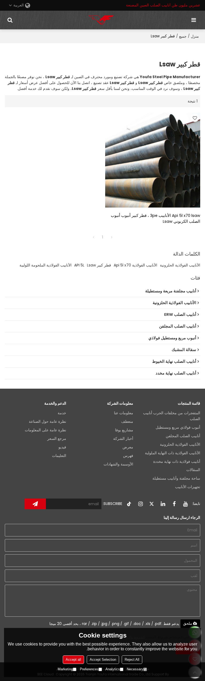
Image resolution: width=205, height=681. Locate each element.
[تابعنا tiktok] (129, 503)
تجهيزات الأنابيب (187, 486)
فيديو (62, 447)
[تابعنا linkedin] (162, 503)
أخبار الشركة (123, 438)
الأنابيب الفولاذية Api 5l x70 (135, 265)
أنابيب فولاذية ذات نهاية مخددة (176, 461)
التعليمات (59, 455)
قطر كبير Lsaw (99, 265)
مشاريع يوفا (124, 430)
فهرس (128, 455)
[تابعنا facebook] (174, 503)
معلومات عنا (123, 413)
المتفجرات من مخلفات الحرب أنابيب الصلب (171, 416)
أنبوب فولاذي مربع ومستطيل (178, 427)
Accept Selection (103, 660)
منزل (195, 36)
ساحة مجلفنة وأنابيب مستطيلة (176, 478)
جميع (183, 36)
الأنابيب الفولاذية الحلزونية (180, 265)
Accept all (73, 660)
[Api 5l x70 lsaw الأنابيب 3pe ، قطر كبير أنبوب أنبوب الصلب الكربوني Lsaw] (152, 160)
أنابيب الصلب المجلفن (183, 436)
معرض (128, 447)
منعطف (127, 421)
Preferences (89, 669)
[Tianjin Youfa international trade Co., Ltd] (101, 20)
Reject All (132, 660)
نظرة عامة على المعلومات (45, 430)
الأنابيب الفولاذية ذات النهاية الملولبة (172, 453)
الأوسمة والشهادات (118, 464)
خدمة (62, 413)
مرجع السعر (56, 438)
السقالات (193, 469)
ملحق (187, 623)
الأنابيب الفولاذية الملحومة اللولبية (45, 265)
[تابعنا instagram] (140, 503)
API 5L (79, 265)
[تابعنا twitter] (151, 503)
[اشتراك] (35, 504)
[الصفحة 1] (93, 237)
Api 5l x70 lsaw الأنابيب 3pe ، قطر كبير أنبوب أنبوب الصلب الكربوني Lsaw (155, 218)
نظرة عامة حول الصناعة (47, 421)
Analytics (112, 669)
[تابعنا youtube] (185, 503)
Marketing (65, 669)
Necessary (135, 669)
